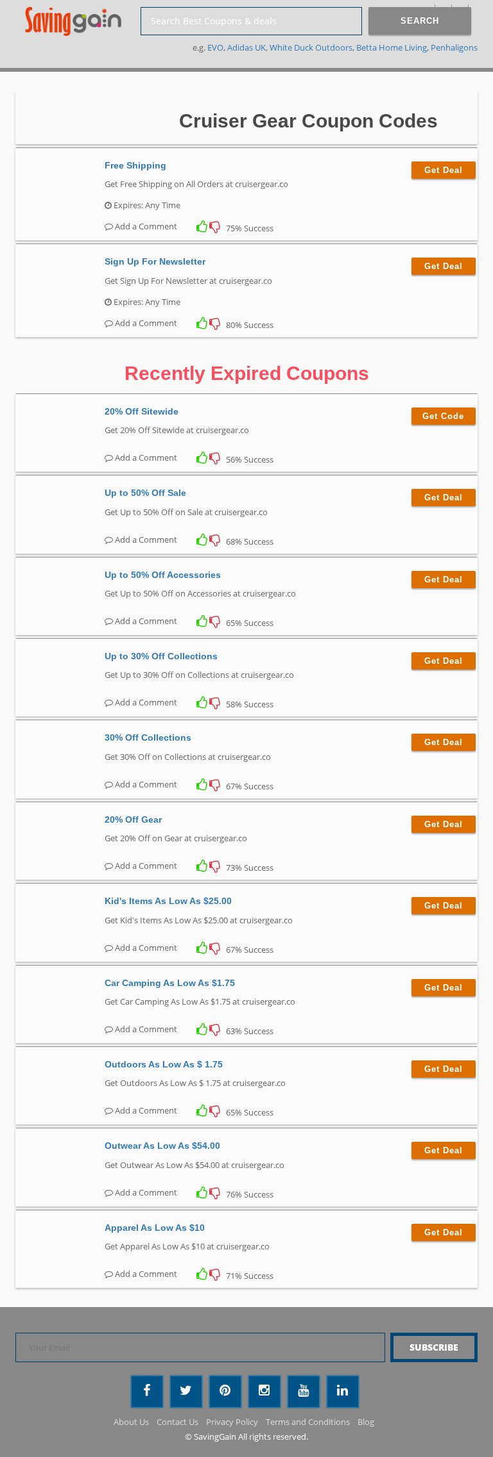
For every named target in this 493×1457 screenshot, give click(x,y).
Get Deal (443, 170)
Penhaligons (454, 47)
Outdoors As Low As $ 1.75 (164, 1064)
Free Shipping (135, 165)
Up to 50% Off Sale (145, 493)
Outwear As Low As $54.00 (162, 1145)
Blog (366, 1422)
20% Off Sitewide (141, 411)
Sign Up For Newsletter (155, 261)
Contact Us (177, 1422)
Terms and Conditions (308, 1422)
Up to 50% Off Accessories (163, 575)
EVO (215, 47)
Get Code (443, 416)
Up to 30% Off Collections (161, 656)
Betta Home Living (391, 47)
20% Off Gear (133, 819)
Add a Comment (145, 226)
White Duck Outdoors (311, 47)
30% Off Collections (148, 737)
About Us (131, 1422)
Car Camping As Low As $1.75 (170, 983)
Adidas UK (246, 47)
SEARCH (420, 21)
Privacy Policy (232, 1422)
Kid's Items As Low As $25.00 (168, 901)
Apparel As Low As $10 (155, 1227)
